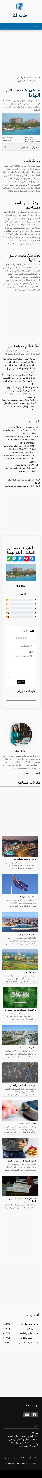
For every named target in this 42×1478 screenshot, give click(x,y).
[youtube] (26, 1414)
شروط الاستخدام (35, 1458)
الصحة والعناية (27, 1324)
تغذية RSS (10, 1463)
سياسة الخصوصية (20, 1458)
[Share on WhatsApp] (9, 558)
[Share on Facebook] (32, 558)
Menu (35, 26)
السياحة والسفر (26, 1342)
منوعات (29, 1329)
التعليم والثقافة (26, 1338)
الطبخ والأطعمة (26, 1333)
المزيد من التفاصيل (32, 773)
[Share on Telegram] (15, 558)
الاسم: (31, 641)
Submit (21, 682)
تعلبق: (31, 651)
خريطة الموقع (22, 1463)
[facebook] (34, 1414)
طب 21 (37, 77)
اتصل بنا (33, 1463)
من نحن (7, 1458)
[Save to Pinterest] (27, 558)
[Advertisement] (21, 52)
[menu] (5, 26)
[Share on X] (21, 558)
